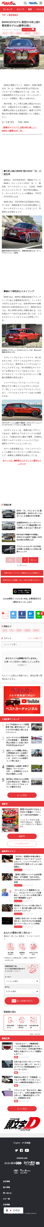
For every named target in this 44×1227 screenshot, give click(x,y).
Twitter (16, 1150)
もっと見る (22, 795)
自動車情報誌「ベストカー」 (8, 3)
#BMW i (36, 33)
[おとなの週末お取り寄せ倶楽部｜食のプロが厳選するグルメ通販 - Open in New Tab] (13, 1164)
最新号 (22, 836)
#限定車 (27, 33)
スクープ (20, 9)
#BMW (19, 33)
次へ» (33, 560)
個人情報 (6, 1187)
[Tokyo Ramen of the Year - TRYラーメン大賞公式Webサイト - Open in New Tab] (22, 1172)
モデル (7, 987)
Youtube (27, 1150)
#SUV (5, 33)
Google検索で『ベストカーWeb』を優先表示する (22, 598)
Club (33, 3)
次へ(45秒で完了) (22, 1001)
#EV (11, 33)
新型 (30, 9)
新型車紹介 (13, 15)
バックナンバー (22, 843)
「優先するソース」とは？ (22, 601)
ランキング (7, 9)
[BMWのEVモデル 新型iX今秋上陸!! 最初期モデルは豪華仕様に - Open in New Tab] (22, 52)
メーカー (8, 977)
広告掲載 (6, 1204)
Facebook (21, 1150)
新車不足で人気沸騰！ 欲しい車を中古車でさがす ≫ (22, 580)
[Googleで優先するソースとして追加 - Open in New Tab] (22, 591)
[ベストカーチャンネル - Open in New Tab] (22, 700)
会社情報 (6, 1181)
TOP (4, 15)
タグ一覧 (6, 1199)
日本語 (27, 1143)
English (17, 1143)
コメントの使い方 (34, 638)
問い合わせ (7, 1193)
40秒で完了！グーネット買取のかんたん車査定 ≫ (22, 573)
